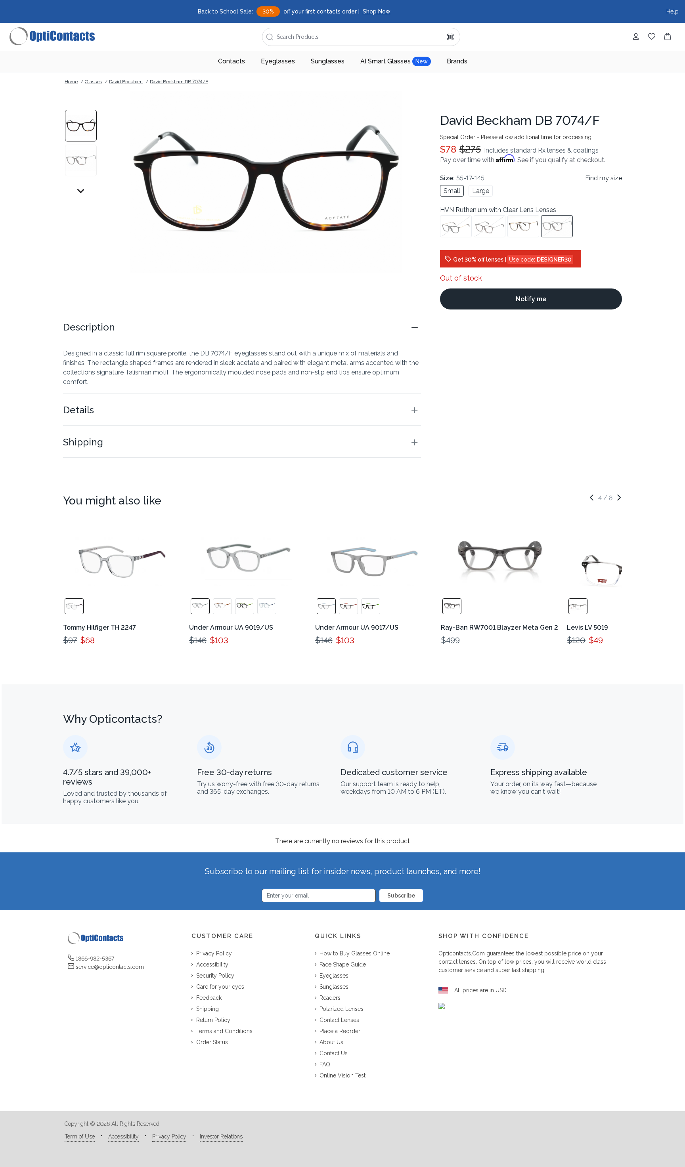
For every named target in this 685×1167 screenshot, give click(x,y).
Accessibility (123, 1136)
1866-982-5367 (95, 958)
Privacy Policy (169, 1136)
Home (71, 81)
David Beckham (126, 81)
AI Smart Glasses (394, 61)
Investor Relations (221, 1136)
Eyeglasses (278, 61)
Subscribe (401, 895)
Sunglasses (327, 61)
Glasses (93, 81)
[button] (242, 327)
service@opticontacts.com (110, 967)
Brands (457, 61)
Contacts (231, 61)
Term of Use (80, 1136)
